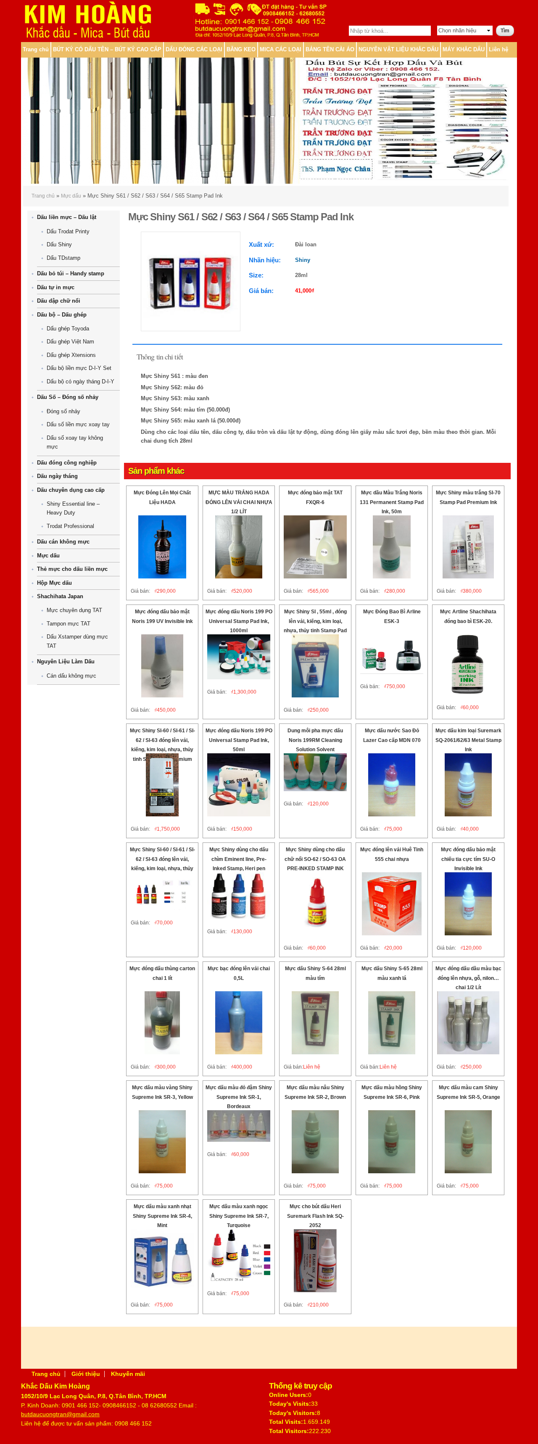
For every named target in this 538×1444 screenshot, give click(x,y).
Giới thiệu (85, 1373)
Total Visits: (286, 1421)
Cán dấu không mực (71, 676)
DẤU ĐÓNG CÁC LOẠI (194, 49)
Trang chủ (36, 49)
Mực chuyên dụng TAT (74, 610)
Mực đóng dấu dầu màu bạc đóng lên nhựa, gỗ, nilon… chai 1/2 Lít (468, 978)
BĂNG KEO (241, 49)
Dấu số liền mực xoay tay (78, 424)
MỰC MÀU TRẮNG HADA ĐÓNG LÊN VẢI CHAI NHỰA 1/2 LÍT (239, 502)
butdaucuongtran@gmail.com (60, 1414)
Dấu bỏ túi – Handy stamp (70, 273)
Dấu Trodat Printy (68, 231)
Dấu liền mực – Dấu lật (66, 217)
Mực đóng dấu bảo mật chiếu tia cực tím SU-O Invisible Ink (468, 859)
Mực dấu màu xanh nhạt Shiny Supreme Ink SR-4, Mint (162, 1216)
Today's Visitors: (293, 1413)
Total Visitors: (289, 1431)
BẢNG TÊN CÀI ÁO (330, 49)
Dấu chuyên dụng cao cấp (71, 490)
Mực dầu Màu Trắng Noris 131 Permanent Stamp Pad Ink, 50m (392, 502)
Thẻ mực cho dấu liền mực (72, 569)
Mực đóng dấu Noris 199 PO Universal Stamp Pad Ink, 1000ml (239, 621)
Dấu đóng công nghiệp (67, 462)
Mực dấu (71, 196)
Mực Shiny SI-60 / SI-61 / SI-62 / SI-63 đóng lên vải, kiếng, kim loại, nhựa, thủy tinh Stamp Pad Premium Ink (162, 868)
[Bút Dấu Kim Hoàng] (87, 36)
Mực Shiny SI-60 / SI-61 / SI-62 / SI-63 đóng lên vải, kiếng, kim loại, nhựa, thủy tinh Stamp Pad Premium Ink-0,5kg (162, 749)
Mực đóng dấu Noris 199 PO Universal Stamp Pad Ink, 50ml (239, 740)
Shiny (302, 260)
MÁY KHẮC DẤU (464, 49)
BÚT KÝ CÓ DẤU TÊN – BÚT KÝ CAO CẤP (107, 49)
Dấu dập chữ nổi (58, 301)
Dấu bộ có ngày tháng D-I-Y (80, 381)
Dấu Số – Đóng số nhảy (67, 397)
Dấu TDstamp (63, 258)
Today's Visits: (290, 1403)
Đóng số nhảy (63, 411)
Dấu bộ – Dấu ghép (62, 315)
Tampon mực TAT (68, 623)
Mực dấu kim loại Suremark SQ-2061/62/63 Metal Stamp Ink (468, 740)
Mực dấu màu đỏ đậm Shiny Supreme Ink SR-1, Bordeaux (239, 1097)
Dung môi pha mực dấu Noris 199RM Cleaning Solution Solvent (315, 740)
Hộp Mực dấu (54, 583)
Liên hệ (498, 49)
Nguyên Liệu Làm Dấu (66, 661)
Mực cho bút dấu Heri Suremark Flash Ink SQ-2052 (315, 1216)
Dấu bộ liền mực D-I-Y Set (79, 368)
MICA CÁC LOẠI (280, 49)
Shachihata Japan (60, 596)
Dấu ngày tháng (57, 476)
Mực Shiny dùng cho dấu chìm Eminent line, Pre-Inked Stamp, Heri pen (238, 859)
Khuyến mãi (128, 1373)
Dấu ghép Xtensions (71, 355)
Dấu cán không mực (63, 542)
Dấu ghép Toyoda (68, 328)
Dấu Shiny (59, 244)
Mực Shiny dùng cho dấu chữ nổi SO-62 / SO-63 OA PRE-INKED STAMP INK (315, 859)
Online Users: (288, 1394)
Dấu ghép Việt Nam (70, 341)
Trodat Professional (70, 526)
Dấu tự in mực (55, 287)
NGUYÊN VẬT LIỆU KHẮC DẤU (398, 49)
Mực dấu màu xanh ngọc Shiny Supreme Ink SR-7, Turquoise (239, 1216)
